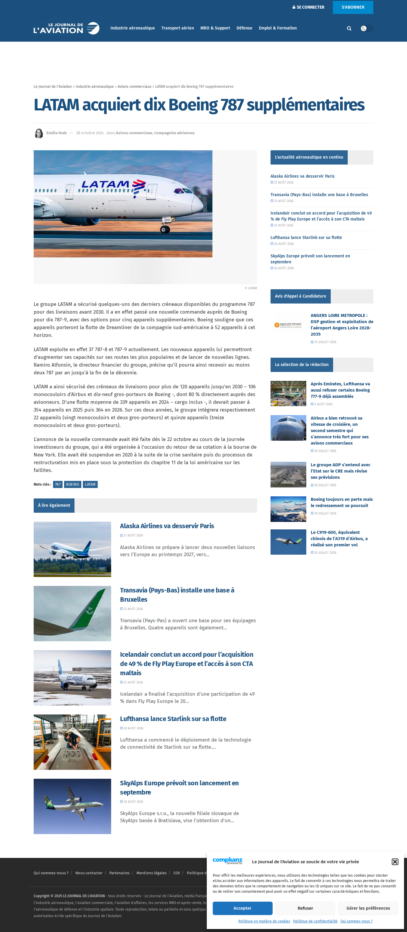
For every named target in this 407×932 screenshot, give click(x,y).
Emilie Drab (56, 133)
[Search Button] (349, 28)
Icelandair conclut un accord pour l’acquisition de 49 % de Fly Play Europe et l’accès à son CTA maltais (186, 663)
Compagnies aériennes (174, 133)
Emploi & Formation (278, 28)
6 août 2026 (323, 404)
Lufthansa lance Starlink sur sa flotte (173, 719)
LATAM (90, 484)
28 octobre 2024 (90, 133)
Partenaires (119, 873)
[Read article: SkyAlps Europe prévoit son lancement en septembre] (72, 806)
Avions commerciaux (134, 87)
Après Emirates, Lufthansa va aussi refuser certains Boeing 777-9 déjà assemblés (340, 390)
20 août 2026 (133, 728)
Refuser (305, 908)
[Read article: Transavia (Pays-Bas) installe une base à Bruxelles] (72, 613)
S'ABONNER (353, 7)
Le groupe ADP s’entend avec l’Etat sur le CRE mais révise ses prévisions (340, 471)
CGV (176, 873)
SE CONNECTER (310, 7)
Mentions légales (151, 873)
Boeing (72, 484)
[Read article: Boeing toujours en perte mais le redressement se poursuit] (288, 509)
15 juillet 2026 (324, 342)
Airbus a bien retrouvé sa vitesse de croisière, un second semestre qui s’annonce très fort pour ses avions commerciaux (340, 430)
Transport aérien (177, 28)
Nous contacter (88, 873)
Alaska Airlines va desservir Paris (167, 526)
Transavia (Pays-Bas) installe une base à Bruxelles (319, 194)
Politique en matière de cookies (264, 921)
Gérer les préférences (368, 908)
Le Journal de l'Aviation (53, 87)
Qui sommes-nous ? (357, 921)
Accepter (242, 908)
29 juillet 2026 (324, 513)
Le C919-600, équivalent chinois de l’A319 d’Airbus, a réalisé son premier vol (339, 539)
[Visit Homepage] (68, 28)
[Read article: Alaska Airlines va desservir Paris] (72, 549)
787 (57, 484)
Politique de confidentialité (315, 921)
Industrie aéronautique (133, 28)
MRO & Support (215, 28)
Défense (244, 28)
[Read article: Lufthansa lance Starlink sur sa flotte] (72, 742)
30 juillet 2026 (324, 451)
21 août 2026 (133, 535)
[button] (395, 862)
